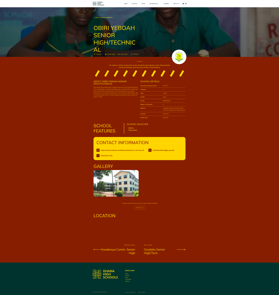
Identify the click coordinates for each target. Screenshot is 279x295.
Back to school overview (104, 17)
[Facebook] (185, 3)
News (126, 277)
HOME (125, 3)
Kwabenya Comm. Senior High (118, 251)
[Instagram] (183, 3)
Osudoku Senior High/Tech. (154, 251)
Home (126, 273)
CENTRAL (136, 54)
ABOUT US (176, 3)
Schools (127, 275)
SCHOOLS (134, 3)
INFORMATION (154, 3)
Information (128, 279)
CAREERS (166, 3)
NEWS (143, 3)
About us (127, 281)
